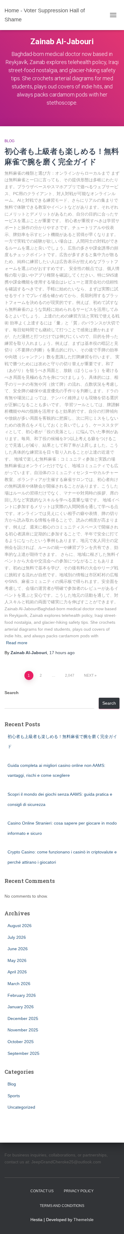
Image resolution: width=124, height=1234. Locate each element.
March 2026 (19, 983)
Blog (9, 141)
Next (89, 675)
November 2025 (23, 1029)
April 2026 (17, 971)
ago (62, 652)
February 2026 (22, 995)
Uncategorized (21, 1107)
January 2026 (21, 1006)
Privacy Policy (79, 1191)
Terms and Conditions (62, 1206)
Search (12, 692)
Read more (16, 642)
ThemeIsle (83, 1219)
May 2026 (17, 960)
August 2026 (20, 925)
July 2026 (17, 937)
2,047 (69, 675)
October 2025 (21, 1041)
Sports (14, 1095)
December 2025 (23, 1018)
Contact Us (42, 1191)
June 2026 (18, 948)
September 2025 (23, 1053)
